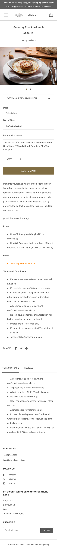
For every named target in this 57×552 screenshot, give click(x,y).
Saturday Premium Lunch (22, 263)
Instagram (12, 479)
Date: (6, 108)
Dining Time (9, 120)
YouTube (11, 483)
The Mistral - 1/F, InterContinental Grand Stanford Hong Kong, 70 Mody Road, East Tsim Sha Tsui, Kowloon (27, 146)
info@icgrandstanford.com (31, 432)
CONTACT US (9, 505)
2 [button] (30, 89)
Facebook (12, 475)
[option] (28, 66)
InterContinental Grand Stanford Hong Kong (29, 544)
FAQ (5, 509)
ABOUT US (8, 501)
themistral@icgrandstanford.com (26, 337)
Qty (9, 159)
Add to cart (28, 171)
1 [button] (26, 89)
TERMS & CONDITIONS (13, 514)
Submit (47, 530)
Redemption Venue (12, 135)
